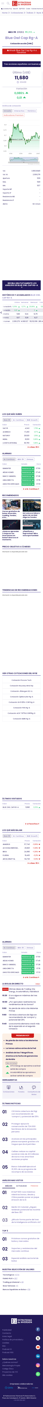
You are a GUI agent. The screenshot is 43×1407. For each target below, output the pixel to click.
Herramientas (9, 1080)
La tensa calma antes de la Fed (21, 1048)
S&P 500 (22, 9)
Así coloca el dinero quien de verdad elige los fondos (31, 515)
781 (16, 1289)
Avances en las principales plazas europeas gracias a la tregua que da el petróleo (25, 1141)
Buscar (8, 3)
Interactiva (19, 111)
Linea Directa (8, 480)
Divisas (30, 459)
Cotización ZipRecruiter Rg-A (21, 697)
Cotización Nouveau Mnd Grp (21, 686)
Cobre (28, 9)
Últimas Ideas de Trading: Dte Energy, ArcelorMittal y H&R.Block (24, 990)
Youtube (38, 1347)
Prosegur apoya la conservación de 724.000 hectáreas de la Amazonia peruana (23, 1127)
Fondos (21, 1092)
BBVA (5, 851)
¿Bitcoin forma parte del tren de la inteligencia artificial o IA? (26, 1221)
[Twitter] (38, 1338)
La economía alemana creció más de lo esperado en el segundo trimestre (24, 1026)
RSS (4, 1346)
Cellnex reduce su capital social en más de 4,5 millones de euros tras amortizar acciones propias (25, 1155)
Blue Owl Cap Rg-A (11, 807)
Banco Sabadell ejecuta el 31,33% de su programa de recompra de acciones (23, 1169)
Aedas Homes (8, 472)
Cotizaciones (8, 1092)
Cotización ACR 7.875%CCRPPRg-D (21, 713)
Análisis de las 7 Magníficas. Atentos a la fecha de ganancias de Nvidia (22, 1056)
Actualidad (21, 1186)
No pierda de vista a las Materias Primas (23, 1009)
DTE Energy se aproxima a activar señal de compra (25, 1067)
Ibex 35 (15, 9)
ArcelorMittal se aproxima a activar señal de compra (22, 1074)
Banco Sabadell (9, 476)
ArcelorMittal (9, 859)
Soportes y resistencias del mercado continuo (24, 1249)
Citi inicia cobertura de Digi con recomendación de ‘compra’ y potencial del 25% (23, 1017)
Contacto (6, 1333)
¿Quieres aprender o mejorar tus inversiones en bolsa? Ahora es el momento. (10, 535)
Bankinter (7, 468)
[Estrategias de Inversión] (21, 1321)
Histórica (31, 111)
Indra (5, 439)
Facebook (38, 1329)
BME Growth (32, 420)
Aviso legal (7, 1336)
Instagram (38, 1365)
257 (10, 1278)
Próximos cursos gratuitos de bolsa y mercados (25, 1239)
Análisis (8, 1186)
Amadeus (6, 844)
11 (10, 1286)
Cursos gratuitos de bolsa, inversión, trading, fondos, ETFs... (11, 514)
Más (37, 984)
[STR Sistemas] (22, 1387)
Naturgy (6, 435)
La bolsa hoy (7, 9)
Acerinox (7, 432)
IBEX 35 (21, 459)
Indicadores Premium (14, 115)
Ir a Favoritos (31, 823)
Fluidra (6, 855)
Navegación (3, 3)
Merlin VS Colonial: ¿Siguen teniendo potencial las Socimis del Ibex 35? (25, 1210)
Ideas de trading (11, 1063)
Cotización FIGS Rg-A (21, 708)
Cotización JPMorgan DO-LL (21, 691)
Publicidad (6, 1330)
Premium (34, 1186)
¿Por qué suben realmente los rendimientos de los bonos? (22, 1003)
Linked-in (38, 1356)
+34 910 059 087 (19, 1400)
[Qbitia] (9, 1387)
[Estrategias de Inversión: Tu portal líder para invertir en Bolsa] (21, 3)
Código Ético (8, 1368)
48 (13, 1282)
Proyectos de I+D (10, 1372)
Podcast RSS (7, 1352)
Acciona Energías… (11, 848)
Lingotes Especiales (11, 484)
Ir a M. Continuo (30, 489)
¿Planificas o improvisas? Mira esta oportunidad (30, 533)
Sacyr (5, 428)
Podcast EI (7, 1349)
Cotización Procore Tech (21, 680)
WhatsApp (38, 1374)
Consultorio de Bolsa (34, 1093)
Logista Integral (10, 443)
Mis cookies (7, 1375)
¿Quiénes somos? (10, 1362)
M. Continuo (18, 420)
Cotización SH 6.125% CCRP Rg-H (21, 702)
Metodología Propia (11, 1365)
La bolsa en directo (12, 983)
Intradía (7, 111)
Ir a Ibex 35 (33, 447)
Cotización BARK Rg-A (21, 719)
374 (11, 1275)
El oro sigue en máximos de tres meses (23, 996)
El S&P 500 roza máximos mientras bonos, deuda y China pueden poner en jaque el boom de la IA (25, 1196)
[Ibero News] (35, 1388)
